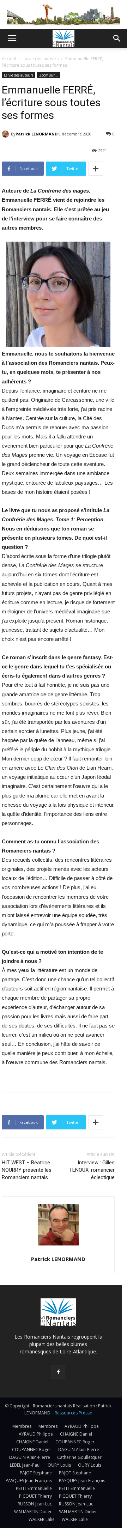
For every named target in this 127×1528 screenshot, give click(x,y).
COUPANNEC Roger (75, 1442)
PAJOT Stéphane (36, 1473)
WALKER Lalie (42, 1519)
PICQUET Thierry (35, 1496)
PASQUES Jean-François (29, 1481)
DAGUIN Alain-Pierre (78, 1450)
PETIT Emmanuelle (34, 1488)
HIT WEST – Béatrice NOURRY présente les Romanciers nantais (27, 1170)
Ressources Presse (73, 1413)
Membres (21, 1426)
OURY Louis (59, 1465)
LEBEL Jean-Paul (25, 1465)
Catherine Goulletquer (79, 1457)
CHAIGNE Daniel (76, 1434)
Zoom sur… (48, 75)
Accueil (9, 59)
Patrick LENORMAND (37, 134)
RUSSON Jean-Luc (35, 1504)
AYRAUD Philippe (82, 1426)
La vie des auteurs (41, 59)
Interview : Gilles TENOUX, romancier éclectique (92, 1170)
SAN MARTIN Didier (33, 1512)
